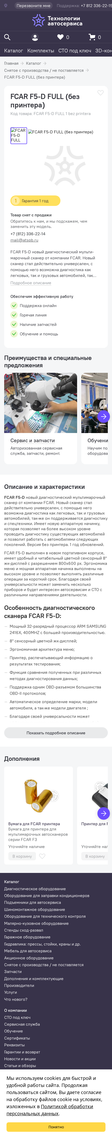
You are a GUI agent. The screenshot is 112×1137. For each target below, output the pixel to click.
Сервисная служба (22, 1024)
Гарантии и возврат (22, 1051)
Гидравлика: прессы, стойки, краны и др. (42, 944)
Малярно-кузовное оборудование (36, 923)
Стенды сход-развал (23, 930)
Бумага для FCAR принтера (34, 823)
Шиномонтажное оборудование (34, 909)
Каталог (13, 50)
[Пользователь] (35, 37)
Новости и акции (20, 1058)
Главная (11, 63)
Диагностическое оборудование (35, 888)
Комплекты (40, 50)
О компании (15, 1010)
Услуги (10, 992)
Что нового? (15, 999)
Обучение (13, 1031)
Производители (19, 985)
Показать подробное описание (56, 732)
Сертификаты (17, 1038)
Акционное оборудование (29, 957)
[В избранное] (100, 93)
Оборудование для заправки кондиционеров (46, 895)
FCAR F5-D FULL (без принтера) (34, 77)
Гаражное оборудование (27, 936)
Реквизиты (14, 1044)
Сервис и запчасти (32, 440)
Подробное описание (30, 282)
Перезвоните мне (34, 5)
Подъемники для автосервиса (32, 902)
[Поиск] (7, 37)
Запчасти (13, 971)
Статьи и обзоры (20, 1065)
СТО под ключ (74, 50)
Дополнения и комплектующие (34, 978)
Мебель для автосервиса (28, 950)
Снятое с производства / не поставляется (44, 70)
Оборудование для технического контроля (45, 916)
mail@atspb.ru (24, 240)
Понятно (56, 1126)
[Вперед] (103, 416)
